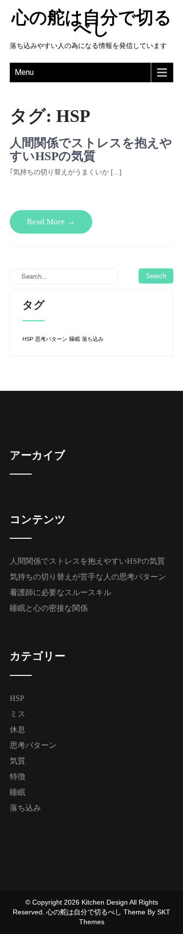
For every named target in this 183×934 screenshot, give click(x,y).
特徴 (17, 776)
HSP (27, 339)
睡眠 (74, 339)
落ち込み (92, 339)
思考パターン (51, 339)
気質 (17, 761)
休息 (17, 729)
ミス (17, 714)
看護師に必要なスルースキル (60, 592)
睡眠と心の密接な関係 (49, 608)
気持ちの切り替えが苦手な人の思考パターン (88, 577)
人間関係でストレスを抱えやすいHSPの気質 (91, 149)
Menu (24, 72)
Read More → (51, 221)
